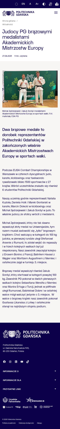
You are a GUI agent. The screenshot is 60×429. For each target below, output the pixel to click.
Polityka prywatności (9, 423)
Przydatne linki (12, 389)
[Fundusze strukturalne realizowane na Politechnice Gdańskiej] (16, 4)
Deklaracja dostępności (26, 423)
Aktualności (7, 24)
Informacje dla (12, 380)
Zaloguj (39, 423)
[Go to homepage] (18, 13)
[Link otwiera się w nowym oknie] (11, 399)
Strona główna (9, 21)
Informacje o (11, 371)
